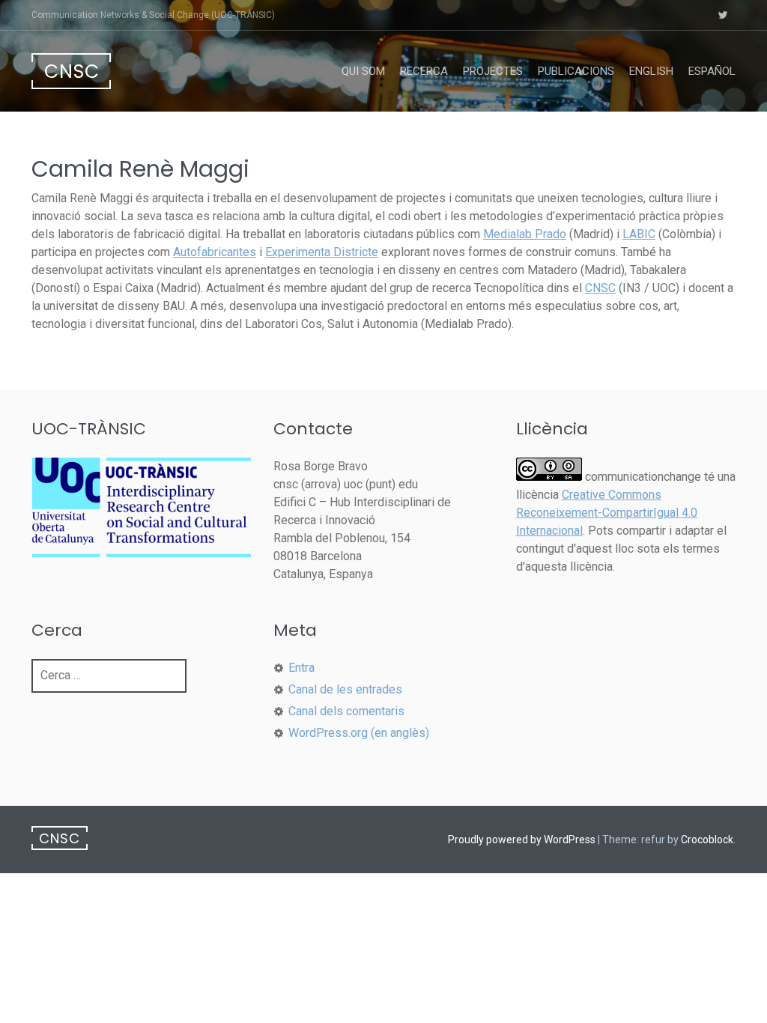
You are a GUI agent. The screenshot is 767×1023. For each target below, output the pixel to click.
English (651, 71)
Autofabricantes (214, 252)
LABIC (638, 234)
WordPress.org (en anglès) (358, 733)
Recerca (424, 71)
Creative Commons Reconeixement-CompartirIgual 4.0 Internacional (606, 513)
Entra (301, 668)
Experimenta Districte (321, 252)
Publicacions (576, 71)
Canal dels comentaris (346, 711)
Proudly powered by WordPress (521, 840)
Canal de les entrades (345, 689)
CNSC (72, 71)
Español (712, 71)
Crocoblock (707, 840)
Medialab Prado (524, 234)
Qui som (363, 71)
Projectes (493, 71)
